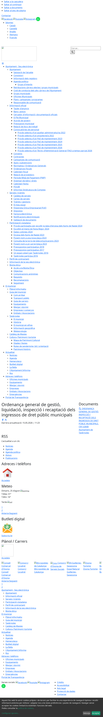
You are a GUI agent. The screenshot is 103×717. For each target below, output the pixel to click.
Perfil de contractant (15, 605)
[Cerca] (72, 52)
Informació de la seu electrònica (21, 608)
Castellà (13, 28)
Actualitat (6, 632)
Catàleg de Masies (14, 626)
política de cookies (25, 708)
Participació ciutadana (16, 602)
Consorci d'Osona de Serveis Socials (58, 566)
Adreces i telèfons (10, 656)
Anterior (5, 513)
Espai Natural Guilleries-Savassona (73, 572)
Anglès (13, 31)
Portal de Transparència (13, 677)
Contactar (6, 15)
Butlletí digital (12, 644)
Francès (13, 37)
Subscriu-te (7, 535)
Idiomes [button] (9, 22)
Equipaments (12, 662)
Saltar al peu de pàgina (15, 10)
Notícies (9, 446)
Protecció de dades (66, 691)
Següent (13, 513)
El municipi (7, 614)
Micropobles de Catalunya (41, 570)
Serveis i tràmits (13, 599)
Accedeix (6, 480)
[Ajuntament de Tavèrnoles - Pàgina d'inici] (19, 53)
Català (12, 25)
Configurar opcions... (10, 713)
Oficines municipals (15, 659)
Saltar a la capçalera (13, 1)
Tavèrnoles (11, 623)
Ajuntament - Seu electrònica (15, 590)
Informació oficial (14, 596)
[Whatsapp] (38, 18)
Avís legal (61, 688)
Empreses (10, 668)
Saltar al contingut (12, 4)
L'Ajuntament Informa (16, 650)
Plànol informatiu (14, 617)
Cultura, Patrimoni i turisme (19, 629)
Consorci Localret (22, 570)
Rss (7, 653)
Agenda (9, 449)
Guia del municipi (14, 620)
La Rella (9, 647)
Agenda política (13, 452)
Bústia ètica (11, 611)
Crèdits (60, 682)
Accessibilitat (63, 685)
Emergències (12, 674)
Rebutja (86, 713)
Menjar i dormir (13, 665)
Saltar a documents (13, 7)
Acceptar (96, 713)
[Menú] (3, 63)
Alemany (14, 34)
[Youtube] (18, 18)
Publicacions (11, 458)
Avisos (9, 455)
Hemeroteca (11, 641)
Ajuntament (11, 593)
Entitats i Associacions (16, 671)
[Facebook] (7, 18)
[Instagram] (30, 18)
